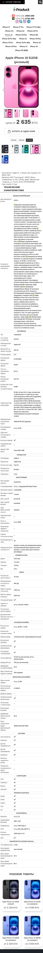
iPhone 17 (6, 27)
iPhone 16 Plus (21, 35)
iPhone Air (20, 31)
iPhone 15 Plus (35, 39)
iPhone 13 (23, 46)
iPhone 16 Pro (32, 31)
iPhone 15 (23, 39)
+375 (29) (24, 16)
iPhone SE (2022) (21, 50)
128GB (13, 140)
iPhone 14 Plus (11, 46)
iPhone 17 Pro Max (33, 27)
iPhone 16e (34, 35)
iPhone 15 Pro (8, 42)
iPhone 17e (9, 31)
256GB (21, 140)
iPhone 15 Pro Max (23, 42)
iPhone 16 (8, 35)
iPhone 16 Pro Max (9, 39)
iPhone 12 (34, 46)
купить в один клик (23, 131)
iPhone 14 (36, 42)
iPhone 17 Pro (18, 27)
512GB (29, 140)
